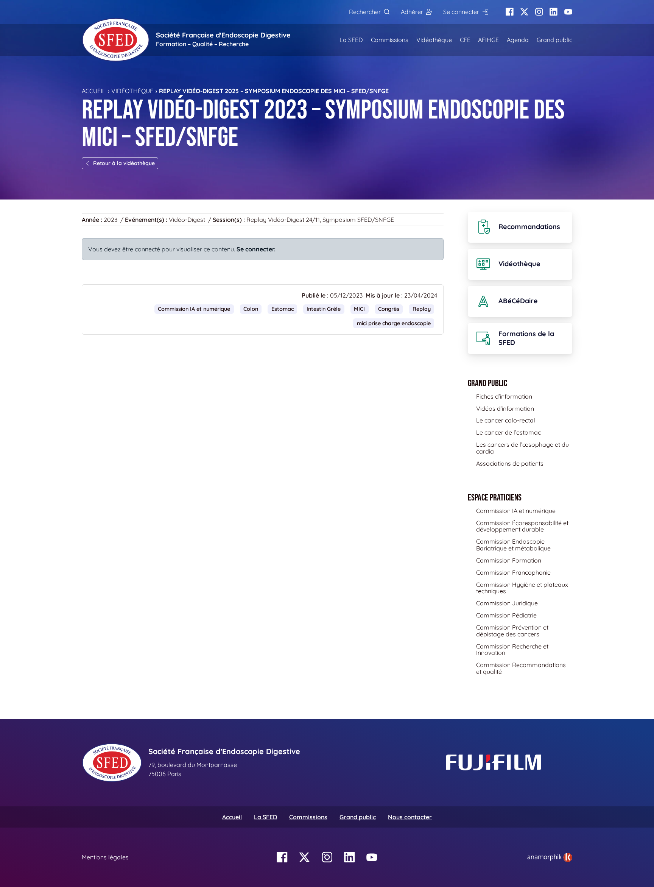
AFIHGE (488, 40)
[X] (524, 12)
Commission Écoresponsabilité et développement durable (522, 526)
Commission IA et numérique (194, 309)
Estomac (282, 309)
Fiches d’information (504, 396)
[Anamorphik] (549, 856)
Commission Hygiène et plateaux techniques (522, 588)
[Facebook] (510, 12)
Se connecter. (256, 249)
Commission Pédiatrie (506, 615)
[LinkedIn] (553, 12)
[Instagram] (539, 12)
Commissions (389, 40)
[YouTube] (568, 12)
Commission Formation (508, 560)
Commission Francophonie (513, 572)
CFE (465, 40)
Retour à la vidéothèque (124, 163)
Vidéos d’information (505, 408)
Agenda (518, 40)
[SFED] (116, 40)
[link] (549, 857)
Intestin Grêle (324, 309)
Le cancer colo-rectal (505, 420)
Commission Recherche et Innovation (512, 649)
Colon (250, 309)
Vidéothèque (434, 40)
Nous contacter (410, 817)
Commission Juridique (507, 603)
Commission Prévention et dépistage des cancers (512, 631)
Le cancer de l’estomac (508, 432)
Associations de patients (509, 463)
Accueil (94, 91)
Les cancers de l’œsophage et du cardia (522, 448)
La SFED (351, 40)
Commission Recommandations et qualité (521, 668)
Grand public (554, 40)
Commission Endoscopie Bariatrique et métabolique (513, 545)
